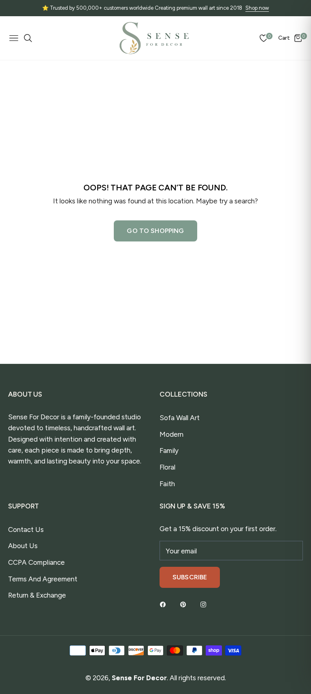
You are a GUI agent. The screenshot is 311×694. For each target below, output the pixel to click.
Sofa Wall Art (180, 418)
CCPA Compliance (36, 562)
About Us (23, 546)
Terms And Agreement (42, 579)
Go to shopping (155, 231)
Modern (171, 434)
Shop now (257, 8)
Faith (167, 484)
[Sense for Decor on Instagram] (205, 604)
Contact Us (26, 529)
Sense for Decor (139, 678)
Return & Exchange (37, 595)
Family (169, 450)
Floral (167, 467)
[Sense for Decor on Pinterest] (185, 604)
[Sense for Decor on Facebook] (165, 604)
